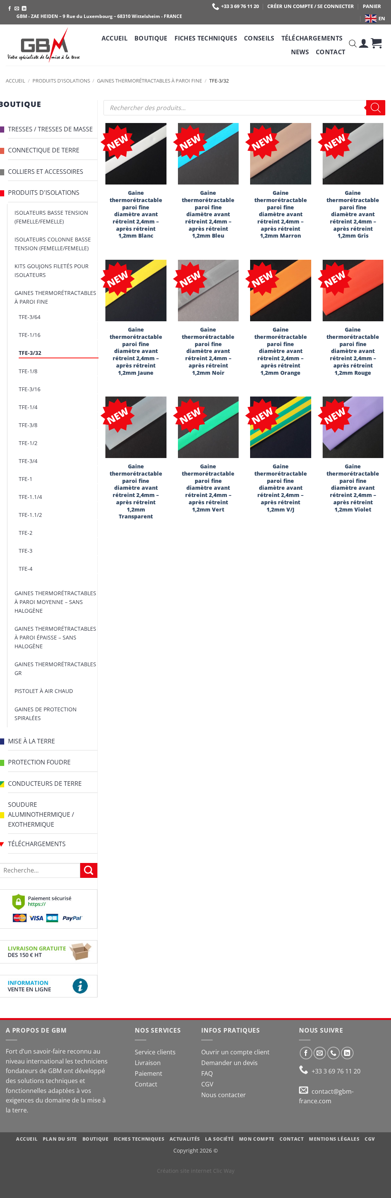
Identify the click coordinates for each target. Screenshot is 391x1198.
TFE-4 (25, 568)
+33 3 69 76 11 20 (240, 6)
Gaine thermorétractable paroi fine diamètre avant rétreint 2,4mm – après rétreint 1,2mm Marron (280, 214)
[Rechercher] (375, 107)
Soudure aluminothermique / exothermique (41, 814)
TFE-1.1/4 (30, 496)
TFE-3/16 (29, 389)
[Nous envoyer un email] (17, 8)
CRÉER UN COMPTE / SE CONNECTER (310, 6)
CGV (207, 1084)
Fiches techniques (205, 38)
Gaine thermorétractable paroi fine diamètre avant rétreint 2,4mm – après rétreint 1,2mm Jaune (136, 351)
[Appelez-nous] (333, 1053)
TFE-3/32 (30, 352)
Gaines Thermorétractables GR (55, 669)
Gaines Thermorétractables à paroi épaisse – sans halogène (55, 637)
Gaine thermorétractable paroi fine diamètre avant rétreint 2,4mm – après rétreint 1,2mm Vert (208, 488)
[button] (363, 45)
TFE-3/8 (28, 425)
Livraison (148, 1063)
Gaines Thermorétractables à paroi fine (149, 80)
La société (219, 1139)
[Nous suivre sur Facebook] (9, 8)
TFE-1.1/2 (30, 514)
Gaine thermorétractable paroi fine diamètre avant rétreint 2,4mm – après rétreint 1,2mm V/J (280, 488)
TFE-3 (25, 550)
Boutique (151, 38)
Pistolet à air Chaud (44, 691)
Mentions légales (334, 1139)
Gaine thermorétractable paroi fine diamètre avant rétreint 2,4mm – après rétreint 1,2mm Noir (208, 351)
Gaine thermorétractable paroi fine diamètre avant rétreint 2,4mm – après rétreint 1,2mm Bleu (208, 214)
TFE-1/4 (28, 407)
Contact (330, 52)
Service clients (155, 1052)
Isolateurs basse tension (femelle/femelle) (51, 217)
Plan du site (60, 1139)
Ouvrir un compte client (235, 1052)
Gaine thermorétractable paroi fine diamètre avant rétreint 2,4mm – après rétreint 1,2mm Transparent (136, 491)
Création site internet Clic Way (195, 1170)
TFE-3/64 (29, 317)
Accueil (115, 38)
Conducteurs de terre (45, 783)
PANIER (372, 6)
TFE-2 (25, 532)
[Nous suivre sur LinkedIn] (24, 8)
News (300, 52)
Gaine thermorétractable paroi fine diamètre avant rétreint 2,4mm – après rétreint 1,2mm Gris (352, 214)
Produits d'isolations (61, 80)
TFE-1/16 (29, 334)
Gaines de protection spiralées (46, 714)
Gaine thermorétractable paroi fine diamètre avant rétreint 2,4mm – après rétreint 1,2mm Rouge (352, 351)
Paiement (148, 1073)
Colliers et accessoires (45, 171)
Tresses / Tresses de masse (50, 129)
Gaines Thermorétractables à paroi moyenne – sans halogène (55, 601)
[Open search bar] (353, 45)
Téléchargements (312, 38)
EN (381, 18)
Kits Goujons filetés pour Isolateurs (52, 270)
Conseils (259, 38)
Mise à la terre (31, 741)
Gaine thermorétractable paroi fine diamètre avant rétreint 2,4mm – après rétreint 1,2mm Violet (352, 488)
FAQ (207, 1073)
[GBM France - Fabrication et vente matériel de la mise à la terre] (44, 45)
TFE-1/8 (28, 371)
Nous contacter (223, 1095)
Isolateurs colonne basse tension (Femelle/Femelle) (53, 244)
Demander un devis (229, 1063)
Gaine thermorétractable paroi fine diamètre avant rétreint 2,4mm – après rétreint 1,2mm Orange (280, 351)
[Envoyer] (88, 870)
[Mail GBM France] (305, 1091)
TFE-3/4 (28, 461)
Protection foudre (39, 762)
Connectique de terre (43, 150)
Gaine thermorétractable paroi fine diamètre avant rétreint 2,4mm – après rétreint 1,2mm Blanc (136, 214)
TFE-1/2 (28, 443)
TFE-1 (25, 478)
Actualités (185, 1139)
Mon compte (257, 1139)
